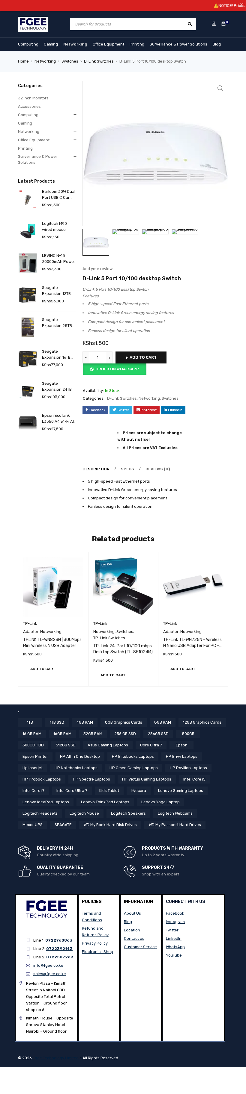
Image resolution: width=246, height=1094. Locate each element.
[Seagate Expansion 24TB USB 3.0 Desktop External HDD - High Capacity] (28, 391)
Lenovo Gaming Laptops (180, 790)
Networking (75, 44)
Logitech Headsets (40, 813)
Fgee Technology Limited (56, 1058)
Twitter (172, 930)
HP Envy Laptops (181, 756)
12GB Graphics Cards (202, 722)
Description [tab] (96, 469)
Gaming (51, 44)
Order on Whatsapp (117, 369)
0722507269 (59, 957)
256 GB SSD (125, 733)
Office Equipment (108, 44)
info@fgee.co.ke (48, 965)
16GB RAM (62, 733)
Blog (217, 44)
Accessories (29, 106)
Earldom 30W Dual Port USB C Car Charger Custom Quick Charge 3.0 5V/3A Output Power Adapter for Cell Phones (59, 195)
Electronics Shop (97, 951)
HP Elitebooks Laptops (133, 756)
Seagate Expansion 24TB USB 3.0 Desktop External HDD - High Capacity (57, 387)
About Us (132, 913)
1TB (30, 722)
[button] (220, 88)
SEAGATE (63, 824)
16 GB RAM (31, 733)
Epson (182, 745)
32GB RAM (92, 733)
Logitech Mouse (84, 813)
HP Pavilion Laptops (188, 768)
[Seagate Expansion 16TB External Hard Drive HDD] (28, 359)
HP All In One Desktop (80, 756)
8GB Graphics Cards (123, 722)
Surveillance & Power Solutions (178, 44)
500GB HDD (33, 745)
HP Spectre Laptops (91, 779)
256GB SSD (158, 733)
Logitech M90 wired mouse (54, 226)
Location (132, 930)
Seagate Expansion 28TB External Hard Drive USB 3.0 (57, 323)
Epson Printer (35, 756)
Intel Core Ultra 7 (71, 790)
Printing (137, 44)
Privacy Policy (95, 943)
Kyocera (138, 790)
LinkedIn (174, 938)
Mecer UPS (32, 824)
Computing (28, 44)
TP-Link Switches (109, 638)
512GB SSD (66, 745)
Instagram (175, 921)
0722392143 (59, 948)
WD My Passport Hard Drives (175, 824)
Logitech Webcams (175, 813)
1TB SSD (57, 722)
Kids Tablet (109, 790)
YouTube (174, 955)
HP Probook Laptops (41, 779)
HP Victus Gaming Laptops (146, 779)
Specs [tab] (127, 469)
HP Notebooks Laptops (76, 768)
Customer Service (140, 947)
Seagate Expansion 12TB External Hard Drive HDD (56, 291)
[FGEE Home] (33, 20)
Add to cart (143, 357)
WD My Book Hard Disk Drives (110, 824)
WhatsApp (175, 947)
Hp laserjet (32, 768)
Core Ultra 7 (151, 745)
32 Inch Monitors (33, 98)
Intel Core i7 (33, 790)
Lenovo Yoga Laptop (160, 802)
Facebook (175, 913)
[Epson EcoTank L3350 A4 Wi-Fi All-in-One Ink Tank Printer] (28, 423)
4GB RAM (84, 722)
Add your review (97, 268)
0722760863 (58, 940)
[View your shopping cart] (223, 24)
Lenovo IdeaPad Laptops (45, 802)
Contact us (134, 938)
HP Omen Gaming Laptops (134, 768)
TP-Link (30, 623)
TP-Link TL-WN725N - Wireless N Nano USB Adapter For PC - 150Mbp (192, 645)
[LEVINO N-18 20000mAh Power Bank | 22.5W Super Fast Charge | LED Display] (28, 263)
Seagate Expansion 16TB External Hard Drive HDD (56, 354)
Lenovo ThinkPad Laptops (105, 802)
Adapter (30, 631)
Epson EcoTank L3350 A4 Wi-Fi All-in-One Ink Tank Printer (59, 419)
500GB (188, 733)
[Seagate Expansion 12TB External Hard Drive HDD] (28, 295)
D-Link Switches (99, 61)
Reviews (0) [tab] (158, 469)
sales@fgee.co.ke (49, 974)
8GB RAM (162, 722)
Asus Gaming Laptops (108, 745)
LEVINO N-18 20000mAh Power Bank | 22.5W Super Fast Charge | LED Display (58, 259)
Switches (70, 61)
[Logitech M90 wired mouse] (28, 231)
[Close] (241, 4)
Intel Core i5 (194, 779)
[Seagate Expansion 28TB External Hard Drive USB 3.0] (28, 327)
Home (23, 61)
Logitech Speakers (128, 813)
